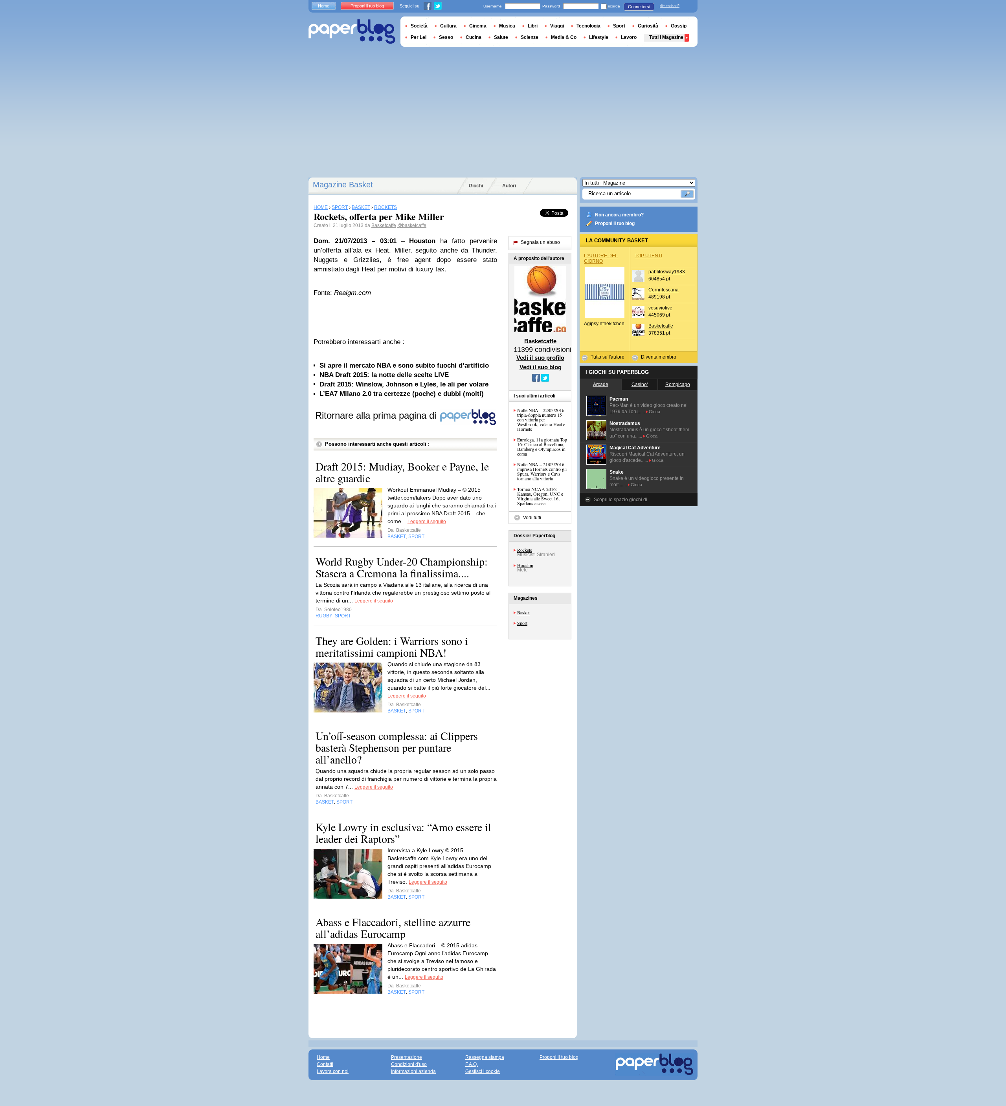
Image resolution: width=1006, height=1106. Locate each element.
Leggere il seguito (427, 521)
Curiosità (648, 26)
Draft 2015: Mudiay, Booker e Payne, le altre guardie (402, 472)
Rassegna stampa (484, 1057)
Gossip (679, 26)
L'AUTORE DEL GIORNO (601, 258)
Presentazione (406, 1057)
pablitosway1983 (666, 272)
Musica (507, 26)
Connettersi (639, 6)
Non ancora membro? (619, 215)
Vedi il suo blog (541, 367)
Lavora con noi (333, 1071)
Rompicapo (677, 384)
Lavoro (629, 37)
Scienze (529, 37)
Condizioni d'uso (409, 1064)
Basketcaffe (383, 225)
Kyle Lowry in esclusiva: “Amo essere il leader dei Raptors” (403, 832)
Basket (523, 612)
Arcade (600, 384)
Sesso (446, 37)
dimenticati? (669, 6)
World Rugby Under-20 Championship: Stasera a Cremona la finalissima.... (402, 567)
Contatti (325, 1064)
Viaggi (557, 26)
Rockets (524, 550)
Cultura (448, 26)
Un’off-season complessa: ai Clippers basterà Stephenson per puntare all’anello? (397, 747)
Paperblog (351, 31)
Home (323, 6)
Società (419, 26)
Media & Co (563, 37)
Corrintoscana (663, 290)
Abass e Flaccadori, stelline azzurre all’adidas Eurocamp (393, 927)
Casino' (640, 384)
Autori (509, 186)
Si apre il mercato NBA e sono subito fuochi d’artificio (404, 365)
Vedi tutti (532, 517)
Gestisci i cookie (482, 1071)
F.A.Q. (471, 1064)
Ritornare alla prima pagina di (377, 415)
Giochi (476, 186)
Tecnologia (588, 26)
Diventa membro (658, 357)
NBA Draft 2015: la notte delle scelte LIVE (384, 375)
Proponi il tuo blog (615, 223)
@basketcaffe (411, 225)
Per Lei (418, 37)
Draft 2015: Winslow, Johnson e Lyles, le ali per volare (403, 384)
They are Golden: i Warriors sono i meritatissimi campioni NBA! (392, 646)
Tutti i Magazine (666, 37)
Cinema (477, 26)
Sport (522, 623)
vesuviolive (660, 308)
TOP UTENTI (648, 255)
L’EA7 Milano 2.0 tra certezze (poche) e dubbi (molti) (401, 393)
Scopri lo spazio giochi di (620, 499)
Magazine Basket (343, 184)
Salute (501, 37)
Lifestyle (598, 37)
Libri (533, 26)
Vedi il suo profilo (540, 357)
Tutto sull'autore (607, 357)
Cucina (473, 37)
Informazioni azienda (413, 1071)
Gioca (654, 411)
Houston (525, 565)
